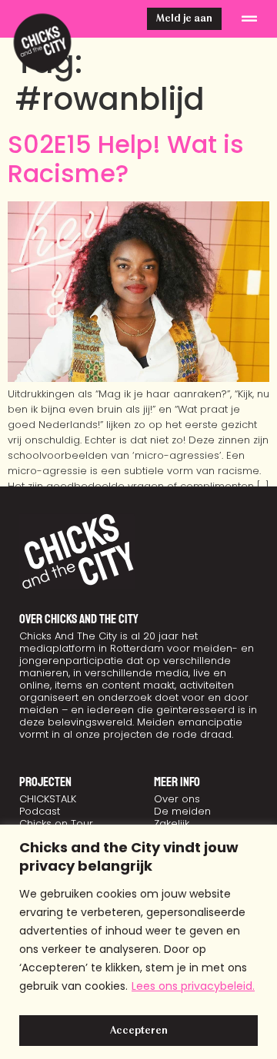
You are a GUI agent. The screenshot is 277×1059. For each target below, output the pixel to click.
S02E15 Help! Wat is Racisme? (126, 159)
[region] (138, 942)
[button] (249, 19)
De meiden (182, 811)
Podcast (39, 811)
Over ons (177, 799)
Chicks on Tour (56, 823)
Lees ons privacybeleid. (193, 986)
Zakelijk (171, 823)
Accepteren (139, 1030)
